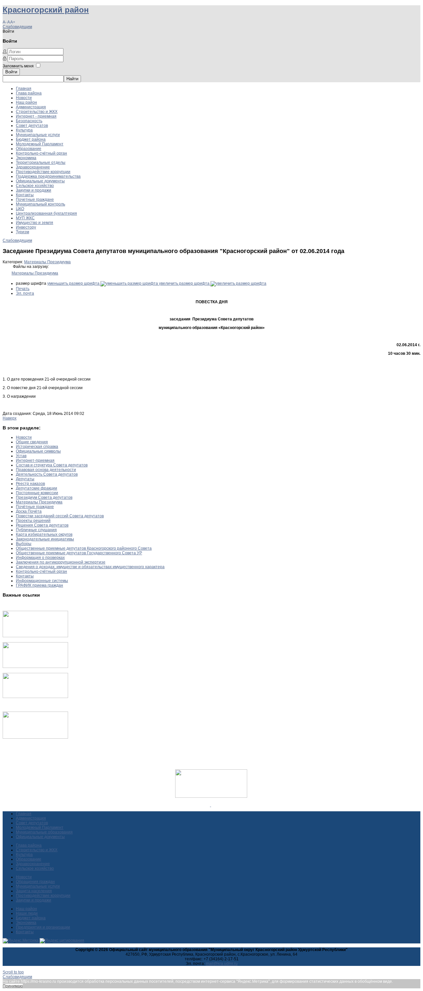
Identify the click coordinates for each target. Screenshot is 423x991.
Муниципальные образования (44, 832)
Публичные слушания (36, 530)
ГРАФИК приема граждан (39, 585)
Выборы (23, 543)
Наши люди (27, 913)
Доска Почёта (29, 511)
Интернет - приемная (36, 116)
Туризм (22, 232)
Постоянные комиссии (37, 493)
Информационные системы (42, 580)
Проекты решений (33, 520)
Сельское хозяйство (35, 185)
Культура (24, 130)
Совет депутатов (32, 125)
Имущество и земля (34, 222)
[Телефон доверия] (35, 737)
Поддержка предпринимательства (48, 176)
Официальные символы (38, 451)
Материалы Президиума (47, 262)
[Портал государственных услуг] (35, 636)
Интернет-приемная (35, 460)
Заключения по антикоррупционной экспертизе (60, 562)
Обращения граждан (35, 881)
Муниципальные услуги (38, 134)
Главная (23, 88)
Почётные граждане (35, 506)
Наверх (10, 418)
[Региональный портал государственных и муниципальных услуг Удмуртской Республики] (35, 666)
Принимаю (13, 986)
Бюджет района (31, 139)
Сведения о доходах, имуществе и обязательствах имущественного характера (90, 567)
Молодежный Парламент (39, 144)
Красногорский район (46, 9)
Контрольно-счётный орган (41, 153)
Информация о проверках (40, 557)
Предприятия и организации (43, 927)
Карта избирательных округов (44, 534)
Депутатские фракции (36, 488)
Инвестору (26, 227)
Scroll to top (13, 972)
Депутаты (25, 479)
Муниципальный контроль (40, 204)
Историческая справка (37, 446)
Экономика (26, 158)
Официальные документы (40, 181)
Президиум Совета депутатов (44, 497)
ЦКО (20, 208)
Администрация (31, 107)
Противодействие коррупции (43, 171)
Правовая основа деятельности (46, 469)
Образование (28, 148)
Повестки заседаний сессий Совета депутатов (60, 516)
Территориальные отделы (40, 162)
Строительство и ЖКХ (37, 111)
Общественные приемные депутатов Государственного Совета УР (79, 553)
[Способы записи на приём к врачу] (35, 696)
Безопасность (29, 121)
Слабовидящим (17, 26)
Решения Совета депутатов (42, 525)
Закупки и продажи (33, 190)
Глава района (29, 93)
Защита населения (34, 891)
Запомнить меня (18, 66)
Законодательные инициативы (45, 539)
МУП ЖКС (25, 218)
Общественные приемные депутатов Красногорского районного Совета (84, 548)
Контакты (25, 195)
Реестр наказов (30, 483)
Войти (11, 71)
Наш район (26, 102)
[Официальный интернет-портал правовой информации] (210, 805)
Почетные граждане (35, 199)
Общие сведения (32, 442)
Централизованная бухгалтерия (46, 213)
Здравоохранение (33, 167)
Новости (24, 97)
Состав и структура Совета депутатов (52, 465)
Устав (21, 456)
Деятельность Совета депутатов (47, 474)
